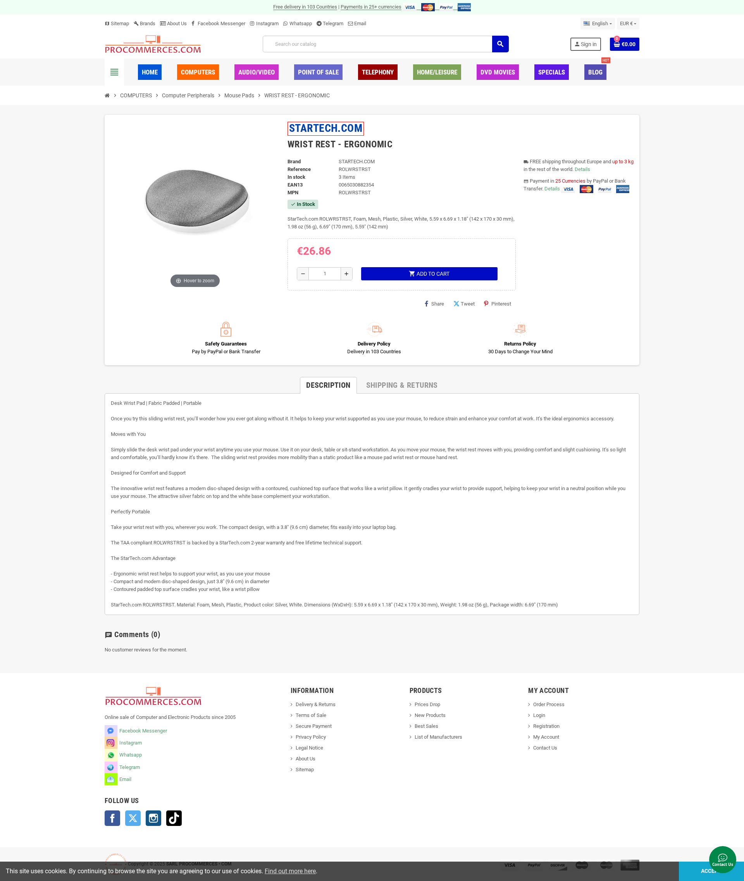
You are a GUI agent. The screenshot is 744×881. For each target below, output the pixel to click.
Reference (299, 169)
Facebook (112, 818)
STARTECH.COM (326, 128)
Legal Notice (309, 748)
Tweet (468, 304)
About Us (176, 23)
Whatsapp (300, 23)
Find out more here (290, 871)
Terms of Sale (311, 715)
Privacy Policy (311, 737)
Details (582, 169)
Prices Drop (427, 704)
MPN (293, 192)
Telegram (333, 23)
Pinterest (501, 304)
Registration (546, 726)
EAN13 (295, 185)
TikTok (174, 818)
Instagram (267, 23)
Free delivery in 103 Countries (305, 7)
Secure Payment (314, 726)
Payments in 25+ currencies (371, 7)
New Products (430, 715)
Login (539, 715)
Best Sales (426, 726)
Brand (294, 161)
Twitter (133, 818)
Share (437, 304)
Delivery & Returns (316, 704)
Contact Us (545, 748)
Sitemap (117, 23)
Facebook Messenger (221, 23)
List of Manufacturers (438, 737)
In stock (296, 177)
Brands (144, 23)
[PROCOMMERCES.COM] (153, 44)
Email (360, 23)
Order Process (549, 704)
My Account (546, 737)
